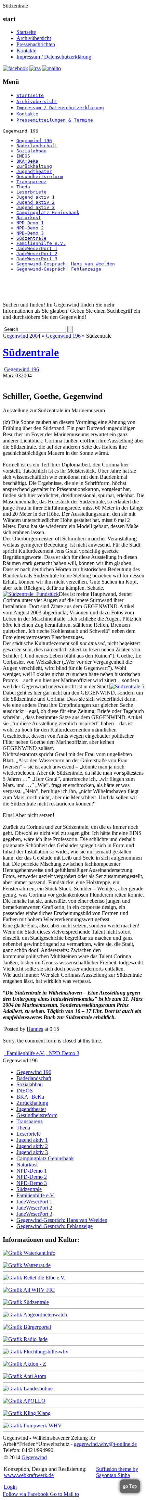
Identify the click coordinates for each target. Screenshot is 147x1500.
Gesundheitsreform (39, 176)
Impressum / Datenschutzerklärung (53, 57)
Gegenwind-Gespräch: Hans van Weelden (65, 263)
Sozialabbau (31, 150)
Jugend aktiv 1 (35, 197)
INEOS (23, 156)
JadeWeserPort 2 (36, 253)
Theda (23, 186)
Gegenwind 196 (34, 140)
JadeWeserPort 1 (36, 248)
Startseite (26, 32)
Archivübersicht (33, 38)
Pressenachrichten (35, 44)
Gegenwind (34, 1457)
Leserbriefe (31, 192)
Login (10, 1487)
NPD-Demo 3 (30, 233)
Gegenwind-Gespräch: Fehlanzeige (58, 269)
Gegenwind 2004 (21, 336)
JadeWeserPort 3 (36, 258)
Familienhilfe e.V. (41, 243)
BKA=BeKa (27, 161)
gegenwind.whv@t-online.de (105, 1444)
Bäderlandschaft (36, 145)
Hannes (35, 1029)
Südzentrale (31, 238)
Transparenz (31, 181)
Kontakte (26, 50)
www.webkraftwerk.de (29, 1475)
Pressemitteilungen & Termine (54, 120)
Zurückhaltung (34, 166)
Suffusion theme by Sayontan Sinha (117, 1472)
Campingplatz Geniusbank (47, 212)
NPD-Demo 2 (30, 227)
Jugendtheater (34, 171)
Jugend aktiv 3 (35, 207)
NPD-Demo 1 (30, 222)
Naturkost (28, 217)
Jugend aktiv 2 (35, 202)
